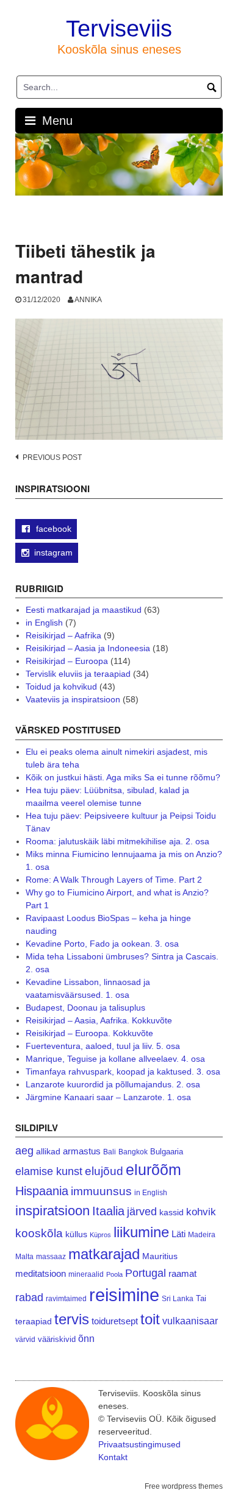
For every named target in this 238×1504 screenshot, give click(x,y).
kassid (171, 1212)
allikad (48, 1151)
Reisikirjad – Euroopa (67, 661)
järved (142, 1212)
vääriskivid (57, 1339)
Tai (201, 1298)
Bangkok (133, 1152)
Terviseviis (119, 28)
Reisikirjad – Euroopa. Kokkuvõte (89, 1033)
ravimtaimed (66, 1298)
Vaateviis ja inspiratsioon (73, 699)
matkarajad (104, 1254)
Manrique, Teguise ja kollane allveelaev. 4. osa (115, 1059)
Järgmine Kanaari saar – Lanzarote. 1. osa (108, 1097)
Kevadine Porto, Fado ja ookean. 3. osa (102, 943)
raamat (182, 1274)
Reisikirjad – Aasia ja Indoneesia (88, 648)
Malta (24, 1256)
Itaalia (108, 1211)
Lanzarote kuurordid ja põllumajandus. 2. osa (113, 1084)
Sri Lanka (177, 1298)
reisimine (124, 1295)
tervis (71, 1319)
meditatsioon (40, 1274)
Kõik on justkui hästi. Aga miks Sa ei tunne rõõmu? (123, 777)
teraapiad (33, 1321)
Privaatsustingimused (139, 1444)
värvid (25, 1339)
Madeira (201, 1234)
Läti (178, 1234)
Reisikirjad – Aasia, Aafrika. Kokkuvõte (99, 1020)
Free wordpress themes (184, 1486)
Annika (88, 299)
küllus (76, 1234)
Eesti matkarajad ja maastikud (84, 610)
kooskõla (39, 1233)
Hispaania (41, 1191)
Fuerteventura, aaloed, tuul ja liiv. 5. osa (103, 1046)
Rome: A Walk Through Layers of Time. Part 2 (114, 879)
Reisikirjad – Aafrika (63, 635)
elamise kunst (48, 1171)
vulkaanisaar (190, 1320)
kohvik (201, 1212)
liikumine (141, 1232)
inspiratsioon (52, 1210)
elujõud (104, 1171)
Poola (114, 1274)
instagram (53, 552)
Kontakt (113, 1457)
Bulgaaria (166, 1151)
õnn (86, 1338)
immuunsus (101, 1191)
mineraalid (86, 1274)
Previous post (52, 457)
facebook (52, 529)
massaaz (51, 1256)
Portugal (145, 1273)
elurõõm (153, 1170)
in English (44, 622)
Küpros (100, 1234)
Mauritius (160, 1256)
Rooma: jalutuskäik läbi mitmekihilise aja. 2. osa (117, 841)
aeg (24, 1151)
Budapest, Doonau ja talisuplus (85, 1007)
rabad (29, 1297)
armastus (82, 1151)
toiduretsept (115, 1321)
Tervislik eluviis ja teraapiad (78, 674)
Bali (109, 1152)
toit (150, 1319)
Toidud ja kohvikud (61, 686)
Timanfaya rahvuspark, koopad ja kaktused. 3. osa (123, 1071)
